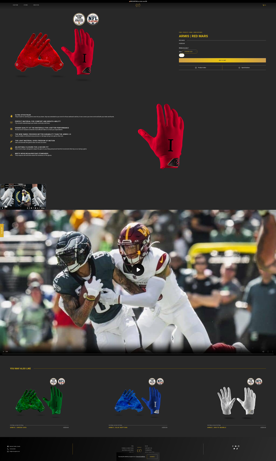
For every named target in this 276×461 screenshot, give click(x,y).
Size (180, 51)
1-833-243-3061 (12, 448)
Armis (190, 32)
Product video (202, 67)
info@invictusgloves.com (14, 451)
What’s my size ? (184, 48)
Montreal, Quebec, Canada (14, 446)
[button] (2, 230)
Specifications (245, 67)
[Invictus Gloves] (138, 5)
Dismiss (152, 456)
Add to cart (222, 60)
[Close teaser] (4, 223)
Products (185, 32)
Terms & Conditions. (140, 456)
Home (180, 32)
